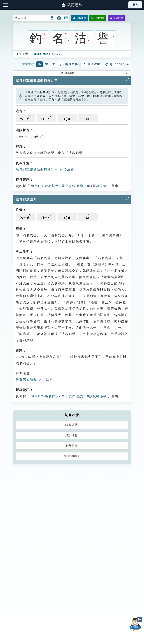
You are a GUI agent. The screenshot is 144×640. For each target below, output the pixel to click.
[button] (52, 18)
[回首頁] (72, 5)
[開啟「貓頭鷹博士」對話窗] (135, 624)
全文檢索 (99, 18)
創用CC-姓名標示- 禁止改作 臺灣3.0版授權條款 (68, 186)
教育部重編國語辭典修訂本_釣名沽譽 (45, 169)
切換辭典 (69, 73)
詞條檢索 (81, 18)
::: (1, 11)
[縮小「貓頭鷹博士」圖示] (139, 619)
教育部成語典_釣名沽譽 (34, 379)
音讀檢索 (118, 18)
